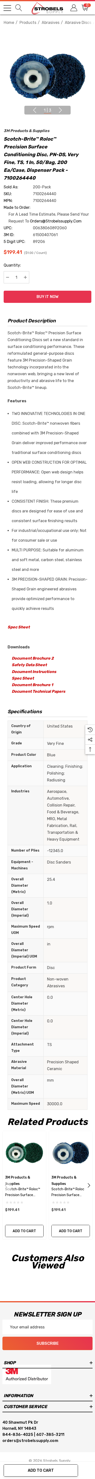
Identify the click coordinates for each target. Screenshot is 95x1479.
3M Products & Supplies (26, 130)
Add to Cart (41, 1470)
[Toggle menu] (7, 8)
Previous (35, 110)
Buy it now (47, 296)
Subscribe (48, 1343)
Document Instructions (34, 671)
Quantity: (12, 265)
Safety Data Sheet (29, 665)
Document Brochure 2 (33, 658)
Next (60, 110)
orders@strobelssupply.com (56, 221)
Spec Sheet (19, 627)
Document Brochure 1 (32, 684)
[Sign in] (73, 8)
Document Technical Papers (38, 691)
